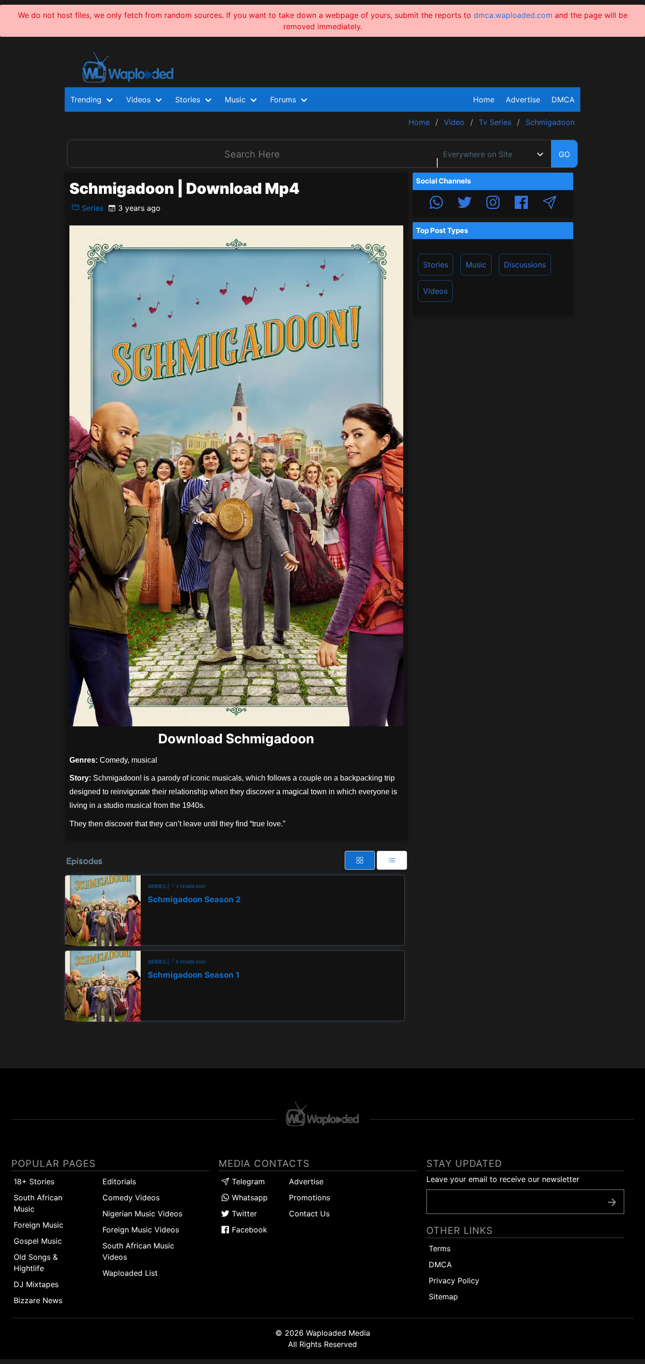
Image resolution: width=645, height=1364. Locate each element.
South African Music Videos (138, 1251)
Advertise (306, 1181)
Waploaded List (130, 1273)
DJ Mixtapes (36, 1284)
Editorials (119, 1181)
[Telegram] (549, 204)
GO (564, 154)
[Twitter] (464, 204)
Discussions (525, 264)
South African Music (38, 1203)
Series (91, 208)
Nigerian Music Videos (142, 1213)
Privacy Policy (454, 1280)
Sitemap (443, 1296)
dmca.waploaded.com (513, 15)
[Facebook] (521, 204)
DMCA (563, 99)
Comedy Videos (131, 1197)
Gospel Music (38, 1241)
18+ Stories (34, 1181)
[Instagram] (492, 204)
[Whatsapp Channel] (436, 204)
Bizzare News (38, 1300)
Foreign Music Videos (140, 1229)
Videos (435, 291)
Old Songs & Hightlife (36, 1262)
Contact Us (309, 1213)
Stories (435, 264)
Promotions (309, 1197)
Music (476, 264)
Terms (439, 1248)
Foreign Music (38, 1225)
